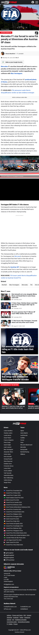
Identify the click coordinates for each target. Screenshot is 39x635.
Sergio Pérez (7, 482)
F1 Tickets (10, 624)
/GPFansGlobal (9, 560)
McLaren (17, 256)
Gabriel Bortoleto (8, 475)
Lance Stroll (7, 468)
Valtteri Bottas (8, 480)
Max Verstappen (16, 73)
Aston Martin (24, 433)
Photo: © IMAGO (5, 29)
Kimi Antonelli (7, 456)
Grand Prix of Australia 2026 (14, 490)
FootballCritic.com (25, 606)
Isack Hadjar (7, 445)
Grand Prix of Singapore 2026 (14, 530)
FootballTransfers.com (10, 606)
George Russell (8, 459)
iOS (13, 619)
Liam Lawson (7, 447)
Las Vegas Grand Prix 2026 (13, 540)
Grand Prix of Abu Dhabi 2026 (14, 544)
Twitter (21, 617)
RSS (24, 615)
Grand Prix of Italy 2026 (13, 521)
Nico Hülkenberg (8, 477)
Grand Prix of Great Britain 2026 (15, 512)
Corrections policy (12, 622)
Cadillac (22, 437)
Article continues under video (19, 97)
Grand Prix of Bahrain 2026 (13, 528)
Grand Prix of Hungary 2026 (14, 516)
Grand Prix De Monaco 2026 (14, 504)
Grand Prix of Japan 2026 (13, 495)
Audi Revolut (23, 435)
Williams (22, 454)
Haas (21, 442)
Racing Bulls (23, 449)
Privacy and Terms (17, 615)
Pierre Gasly (7, 442)
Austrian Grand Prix (6, 32)
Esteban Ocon (8, 463)
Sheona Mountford (10, 53)
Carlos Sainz (7, 454)
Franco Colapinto (9, 440)
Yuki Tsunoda (7, 473)
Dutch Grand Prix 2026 (12, 519)
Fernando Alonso (8, 466)
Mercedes (4, 66)
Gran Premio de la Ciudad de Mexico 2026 (17, 535)
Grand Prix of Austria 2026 (13, 509)
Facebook (16, 617)
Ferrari (22, 440)
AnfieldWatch (24, 609)
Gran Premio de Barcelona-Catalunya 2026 (18, 507)
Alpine (22, 430)
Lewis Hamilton (8, 430)
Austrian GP (14, 267)
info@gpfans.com (9, 584)
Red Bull (4, 285)
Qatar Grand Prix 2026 (12, 542)
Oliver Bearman (8, 461)
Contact (29, 615)
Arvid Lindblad (8, 470)
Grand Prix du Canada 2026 (14, 502)
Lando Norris (7, 435)
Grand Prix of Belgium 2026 (14, 514)
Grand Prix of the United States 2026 (16, 533)
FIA (31, 285)
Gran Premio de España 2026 (14, 523)
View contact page (8, 598)
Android (9, 619)
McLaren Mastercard (26, 445)
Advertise (9, 617)
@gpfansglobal (9, 555)
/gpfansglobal (9, 553)
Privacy (15, 624)
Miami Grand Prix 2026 (12, 500)
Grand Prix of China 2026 (13, 493)
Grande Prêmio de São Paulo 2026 (15, 537)
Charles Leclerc (8, 433)
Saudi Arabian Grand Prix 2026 (14, 497)
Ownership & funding (24, 622)
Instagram (27, 617)
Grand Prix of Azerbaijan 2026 (14, 526)
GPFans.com (7, 609)
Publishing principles (20, 619)
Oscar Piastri (7, 437)
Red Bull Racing (24, 452)
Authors (9, 615)
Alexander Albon (8, 452)
